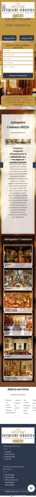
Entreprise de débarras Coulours (33, 406)
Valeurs (8, 452)
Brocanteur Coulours (25, 407)
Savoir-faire (9, 454)
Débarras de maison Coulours (7, 403)
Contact (8, 459)
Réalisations (10, 457)
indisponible (9, 482)
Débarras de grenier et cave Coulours (20, 405)
